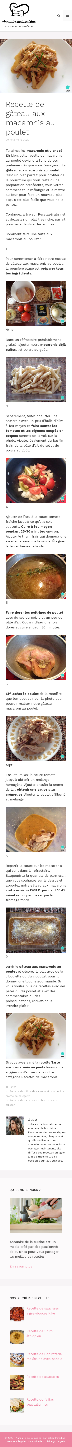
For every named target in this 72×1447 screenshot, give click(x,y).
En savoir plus (21, 1266)
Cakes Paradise (56, 1438)
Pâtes (13, 1086)
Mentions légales (17, 1441)
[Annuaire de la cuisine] (19, 15)
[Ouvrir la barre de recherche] (58, 15)
